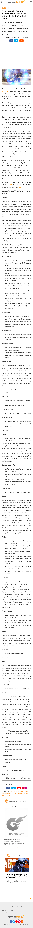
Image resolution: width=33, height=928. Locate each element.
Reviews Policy (20, 906)
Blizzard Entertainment (17, 791)
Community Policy (5, 908)
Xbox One (25, 793)
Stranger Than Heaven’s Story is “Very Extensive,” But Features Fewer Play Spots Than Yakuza (16, 876)
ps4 (18, 793)
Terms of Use (4, 906)
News (4, 8)
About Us (10, 910)
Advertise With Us (5, 912)
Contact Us (3, 910)
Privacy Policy (12, 906)
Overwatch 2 (10, 793)
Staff (15, 910)
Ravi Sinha (14, 37)
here (10, 184)
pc (15, 793)
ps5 (20, 793)
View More (16, 847)
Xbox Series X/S (6, 795)
